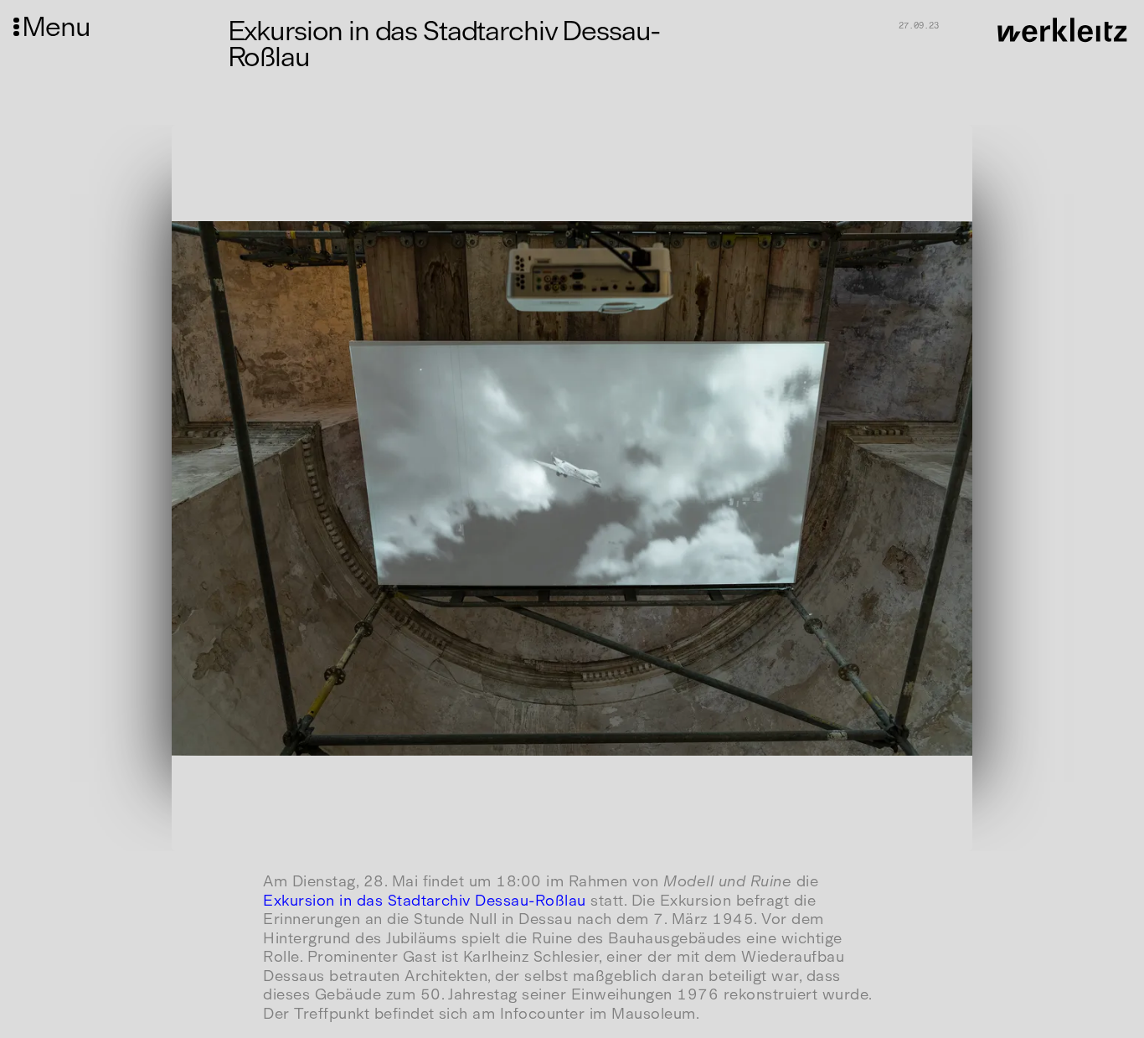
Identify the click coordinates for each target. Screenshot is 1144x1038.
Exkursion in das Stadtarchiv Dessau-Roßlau (424, 900)
